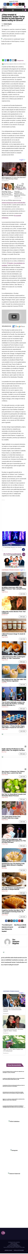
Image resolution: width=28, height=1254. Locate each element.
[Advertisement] (14, 516)
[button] (22, 10)
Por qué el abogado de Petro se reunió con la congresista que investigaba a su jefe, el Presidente (13, 1072)
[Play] (14, 316)
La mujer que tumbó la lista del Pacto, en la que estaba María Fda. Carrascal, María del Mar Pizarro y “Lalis (13, 1079)
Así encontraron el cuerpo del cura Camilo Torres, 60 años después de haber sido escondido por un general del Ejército (13, 1093)
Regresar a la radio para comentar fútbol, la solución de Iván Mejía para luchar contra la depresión (13, 1099)
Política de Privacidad (19, 1250)
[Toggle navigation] (13, 10)
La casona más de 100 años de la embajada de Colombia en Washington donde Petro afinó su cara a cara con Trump (13, 1106)
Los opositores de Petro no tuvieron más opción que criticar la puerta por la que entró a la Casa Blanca (14, 1086)
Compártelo (20, 60)
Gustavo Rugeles (8, 23)
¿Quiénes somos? (8, 1250)
